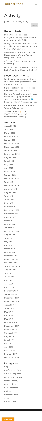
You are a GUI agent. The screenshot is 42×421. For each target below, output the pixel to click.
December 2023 (11, 186)
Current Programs (12, 374)
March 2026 (9, 133)
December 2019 (11, 298)
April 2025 (8, 168)
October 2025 (10, 150)
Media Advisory (11, 381)
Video (6, 398)
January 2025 (10, 175)
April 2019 (8, 315)
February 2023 (11, 207)
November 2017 (11, 329)
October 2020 (10, 263)
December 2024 (11, 179)
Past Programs (11, 388)
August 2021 (10, 235)
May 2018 (8, 319)
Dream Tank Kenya (13, 377)
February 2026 (11, 136)
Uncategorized (11, 395)
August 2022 (10, 217)
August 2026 (10, 126)
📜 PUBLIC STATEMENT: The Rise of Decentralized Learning (16, 114)
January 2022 (10, 228)
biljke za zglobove (12, 88)
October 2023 (10, 189)
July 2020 (8, 273)
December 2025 (11, 143)
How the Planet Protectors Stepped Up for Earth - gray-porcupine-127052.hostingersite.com (20, 96)
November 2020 (11, 259)
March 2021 (9, 249)
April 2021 (8, 245)
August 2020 (10, 270)
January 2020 (10, 294)
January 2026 (10, 140)
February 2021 (10, 252)
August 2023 (10, 193)
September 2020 (12, 266)
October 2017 (10, 333)
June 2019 (9, 308)
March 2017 (9, 350)
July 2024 (8, 182)
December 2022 (11, 210)
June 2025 (9, 161)
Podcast (8, 391)
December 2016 (11, 357)
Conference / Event (13, 370)
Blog (6, 367)
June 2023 (9, 200)
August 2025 (10, 158)
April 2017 (8, 347)
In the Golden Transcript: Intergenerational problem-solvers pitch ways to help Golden (20, 37)
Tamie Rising (10, 112)
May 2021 (8, 242)
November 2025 (11, 147)
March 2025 (9, 172)
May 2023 (8, 203)
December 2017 (11, 326)
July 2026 (8, 129)
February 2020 (11, 291)
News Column (10, 384)
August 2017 (10, 336)
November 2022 (11, 214)
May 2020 (8, 280)
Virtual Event (10, 402)
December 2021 (11, 231)
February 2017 (10, 354)
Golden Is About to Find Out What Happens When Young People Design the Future (20, 55)
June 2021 (8, 238)
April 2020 (8, 284)
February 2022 (11, 224)
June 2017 (8, 340)
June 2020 (9, 277)
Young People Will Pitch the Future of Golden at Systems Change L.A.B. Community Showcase (20, 46)
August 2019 (10, 305)
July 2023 (8, 196)
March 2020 (9, 287)
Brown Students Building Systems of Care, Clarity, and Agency (20, 81)
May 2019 (8, 312)
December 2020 (11, 256)
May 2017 (8, 343)
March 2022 (9, 221)
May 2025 (8, 165)
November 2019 (11, 301)
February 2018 (10, 322)
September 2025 (12, 154)
